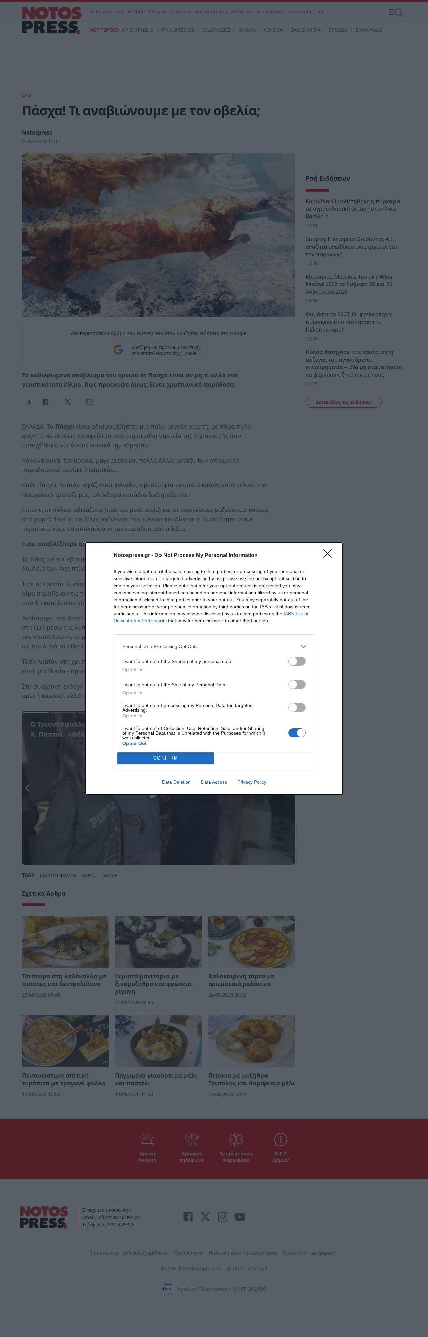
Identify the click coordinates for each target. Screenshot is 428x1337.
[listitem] (214, 646)
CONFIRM (165, 758)
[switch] (297, 661)
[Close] (329, 555)
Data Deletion (176, 782)
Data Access (214, 782)
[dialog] (214, 669)
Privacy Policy (251, 782)
